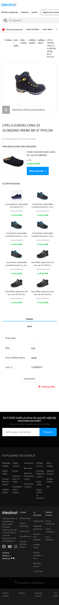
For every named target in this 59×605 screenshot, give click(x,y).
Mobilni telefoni (50, 480)
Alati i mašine (23, 41)
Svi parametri (29, 378)
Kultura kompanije (24, 524)
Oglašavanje (38, 521)
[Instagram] (15, 547)
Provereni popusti (38, 594)
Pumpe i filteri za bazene (5, 482)
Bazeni (15, 471)
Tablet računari (16, 464)
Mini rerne (28, 468)
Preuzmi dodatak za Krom (38, 555)
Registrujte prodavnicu (38, 527)
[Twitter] (10, 547)
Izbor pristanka (49, 538)
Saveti (34, 12)
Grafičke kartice (5, 491)
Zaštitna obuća (41, 41)
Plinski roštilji (5, 472)
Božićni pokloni (5, 594)
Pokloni (22, 593)
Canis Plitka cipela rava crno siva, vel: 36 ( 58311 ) (42, 264)
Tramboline (28, 463)
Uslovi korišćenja (50, 530)
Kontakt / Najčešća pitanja (23, 544)
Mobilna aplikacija (9, 12)
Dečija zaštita (39, 483)
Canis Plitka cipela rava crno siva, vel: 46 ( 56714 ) (42, 293)
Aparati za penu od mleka (17, 479)
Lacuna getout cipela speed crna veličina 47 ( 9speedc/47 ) (16, 206)
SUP (48, 486)
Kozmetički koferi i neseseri (17, 489)
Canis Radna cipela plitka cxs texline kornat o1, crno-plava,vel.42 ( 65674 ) (16, 235)
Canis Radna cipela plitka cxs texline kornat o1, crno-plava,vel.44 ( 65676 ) (16, 264)
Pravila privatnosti (50, 522)
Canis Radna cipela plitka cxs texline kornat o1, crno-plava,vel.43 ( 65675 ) (42, 235)
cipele (34, 357)
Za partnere (38, 571)
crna (33, 348)
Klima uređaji (49, 464)
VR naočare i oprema (28, 485)
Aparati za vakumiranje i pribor (29, 476)
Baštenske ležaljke (6, 464)
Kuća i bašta (16, 43)
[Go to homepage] (8, 4)
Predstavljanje (25, 518)
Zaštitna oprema (32, 41)
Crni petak (55, 594)
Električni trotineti (50, 472)
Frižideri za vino (39, 464)
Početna (8, 40)
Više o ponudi (36, 171)
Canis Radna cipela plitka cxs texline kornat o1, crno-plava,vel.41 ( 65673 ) (42, 206)
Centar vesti (24, 531)
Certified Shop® (36, 546)
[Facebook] (3, 547)
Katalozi (24, 12)
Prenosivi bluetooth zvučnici (40, 474)
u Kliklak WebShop (16, 211)
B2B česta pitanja (37, 564)
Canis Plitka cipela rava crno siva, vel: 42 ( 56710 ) (16, 293)
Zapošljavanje (25, 536)
